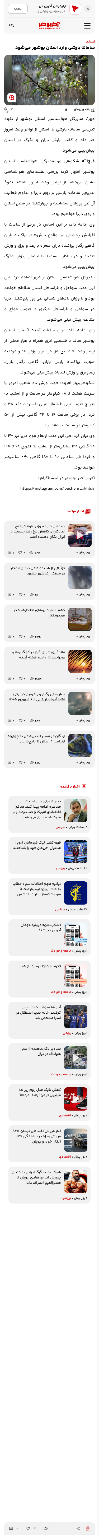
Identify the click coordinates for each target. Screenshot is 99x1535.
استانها (90, 41)
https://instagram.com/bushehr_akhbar (57, 488)
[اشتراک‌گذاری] (78, 1528)
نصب (18, 8)
